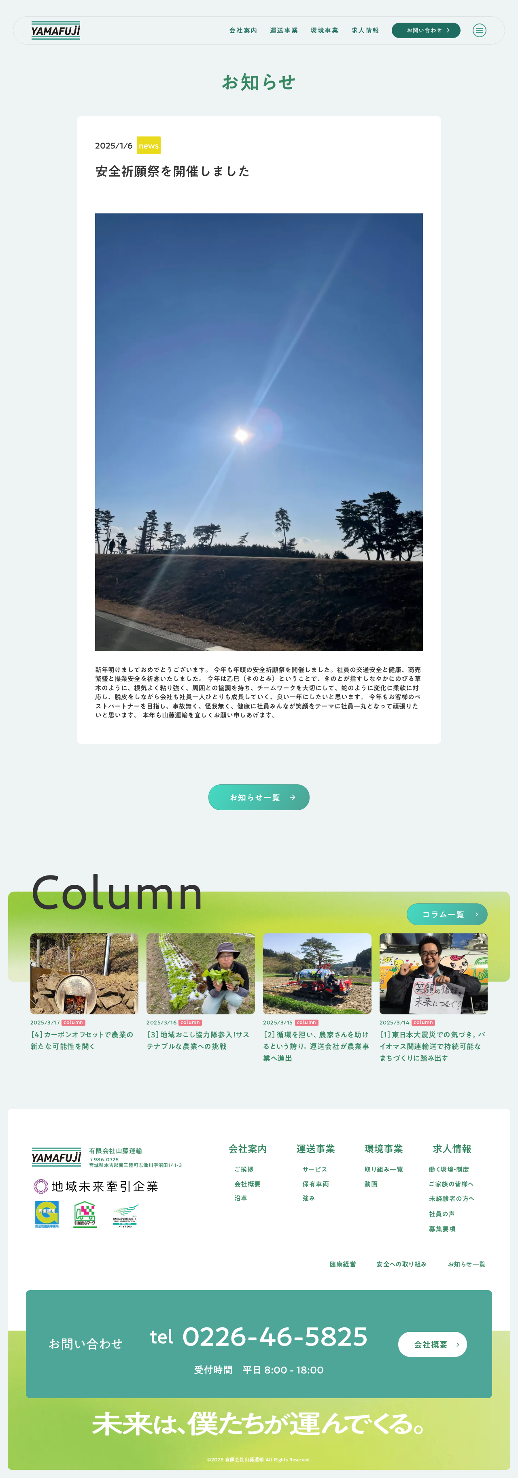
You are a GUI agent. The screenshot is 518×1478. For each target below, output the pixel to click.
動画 (371, 1184)
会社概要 (247, 1184)
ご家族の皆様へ (451, 1184)
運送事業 (284, 30)
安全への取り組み (401, 1264)
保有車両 (315, 1184)
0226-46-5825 (275, 1336)
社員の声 (442, 1214)
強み (308, 1198)
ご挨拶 (244, 1170)
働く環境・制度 (449, 1170)
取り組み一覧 (383, 1170)
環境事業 (324, 30)
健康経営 (342, 1264)
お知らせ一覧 (467, 1264)
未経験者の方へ (451, 1199)
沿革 (241, 1198)
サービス (314, 1170)
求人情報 (365, 30)
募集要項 (442, 1229)
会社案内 (243, 30)
